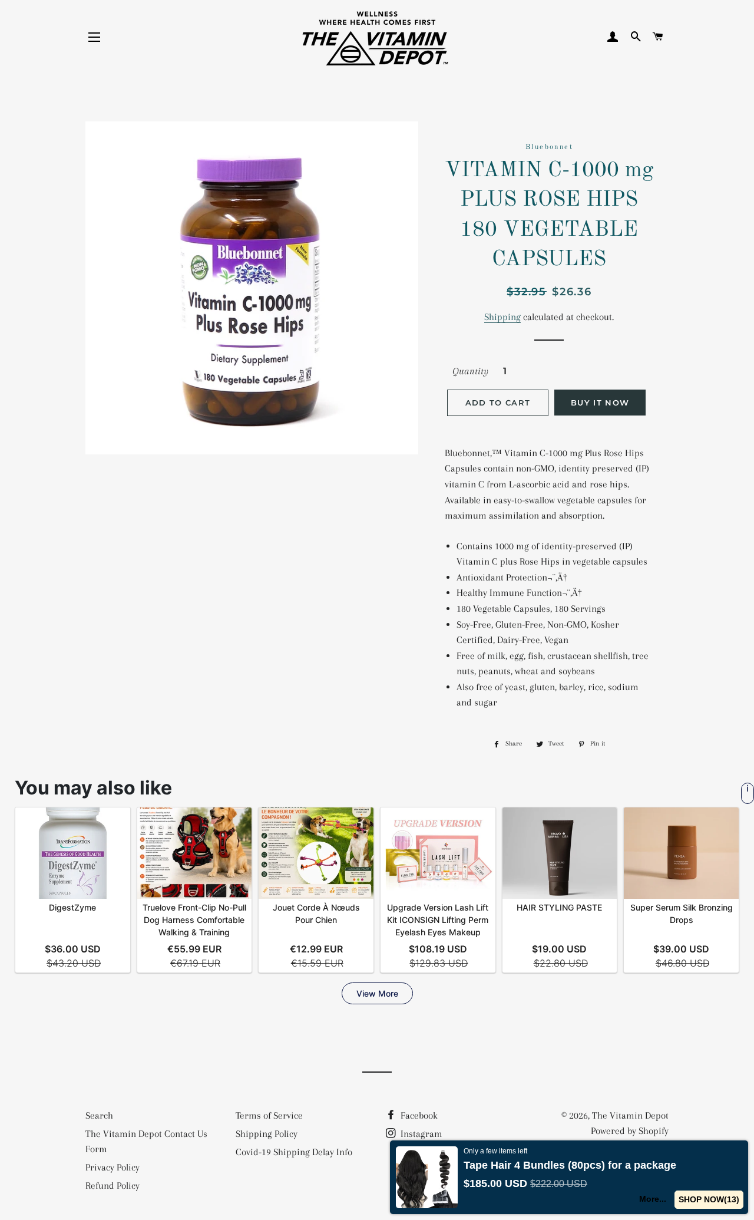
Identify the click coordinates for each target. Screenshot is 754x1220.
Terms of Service (269, 1115)
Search (99, 1115)
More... (652, 1198)
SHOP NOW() (709, 1199)
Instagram (420, 1133)
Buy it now (600, 402)
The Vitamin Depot (630, 1115)
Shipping (502, 316)
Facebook (418, 1115)
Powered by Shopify (630, 1130)
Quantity (470, 371)
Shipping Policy (266, 1133)
